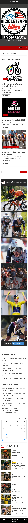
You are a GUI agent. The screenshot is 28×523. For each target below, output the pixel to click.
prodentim (4, 388)
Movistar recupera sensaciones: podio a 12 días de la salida (19, 465)
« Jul (2, 440)
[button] (1, 47)
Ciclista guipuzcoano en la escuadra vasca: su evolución (19, 454)
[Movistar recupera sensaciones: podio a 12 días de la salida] (6, 465)
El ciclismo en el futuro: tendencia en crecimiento (13, 153)
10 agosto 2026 (17, 480)
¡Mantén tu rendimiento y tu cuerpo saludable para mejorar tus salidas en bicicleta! (12, 410)
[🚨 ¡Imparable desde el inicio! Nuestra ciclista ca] (14, 328)
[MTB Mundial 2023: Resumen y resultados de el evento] (14, 71)
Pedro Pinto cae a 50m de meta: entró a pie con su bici (19, 487)
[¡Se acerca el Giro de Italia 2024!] (14, 107)
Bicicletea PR (14, 36)
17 (17, 431)
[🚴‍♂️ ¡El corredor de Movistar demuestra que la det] (14, 224)
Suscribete (26, 48)
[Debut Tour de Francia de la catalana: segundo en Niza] (6, 510)
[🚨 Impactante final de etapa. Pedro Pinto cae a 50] (14, 276)
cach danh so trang (6, 408)
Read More (5, 95)
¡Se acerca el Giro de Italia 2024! (13, 120)
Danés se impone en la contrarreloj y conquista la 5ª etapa (18, 476)
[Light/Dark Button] (20, 47)
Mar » (25, 440)
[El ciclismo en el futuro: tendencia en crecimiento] (14, 139)
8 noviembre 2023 (15, 156)
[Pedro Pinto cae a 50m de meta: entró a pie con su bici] (6, 488)
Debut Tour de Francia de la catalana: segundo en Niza (19, 510)
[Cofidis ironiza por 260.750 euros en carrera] (6, 499)
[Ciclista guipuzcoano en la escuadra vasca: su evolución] (6, 454)
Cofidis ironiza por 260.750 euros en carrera (13, 378)
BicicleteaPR (6, 88)
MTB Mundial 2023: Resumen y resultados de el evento (12, 85)
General (6, 147)
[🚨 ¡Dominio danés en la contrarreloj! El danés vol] (14, 250)
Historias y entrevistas (14, 147)
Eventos (5, 79)
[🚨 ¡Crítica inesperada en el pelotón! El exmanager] (14, 302)
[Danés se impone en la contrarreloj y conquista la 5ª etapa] (6, 476)
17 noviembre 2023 (15, 122)
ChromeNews (20, 519)
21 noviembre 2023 (15, 88)
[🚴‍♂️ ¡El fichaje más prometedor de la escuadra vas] (14, 198)
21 (7, 434)
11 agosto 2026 (17, 457)
